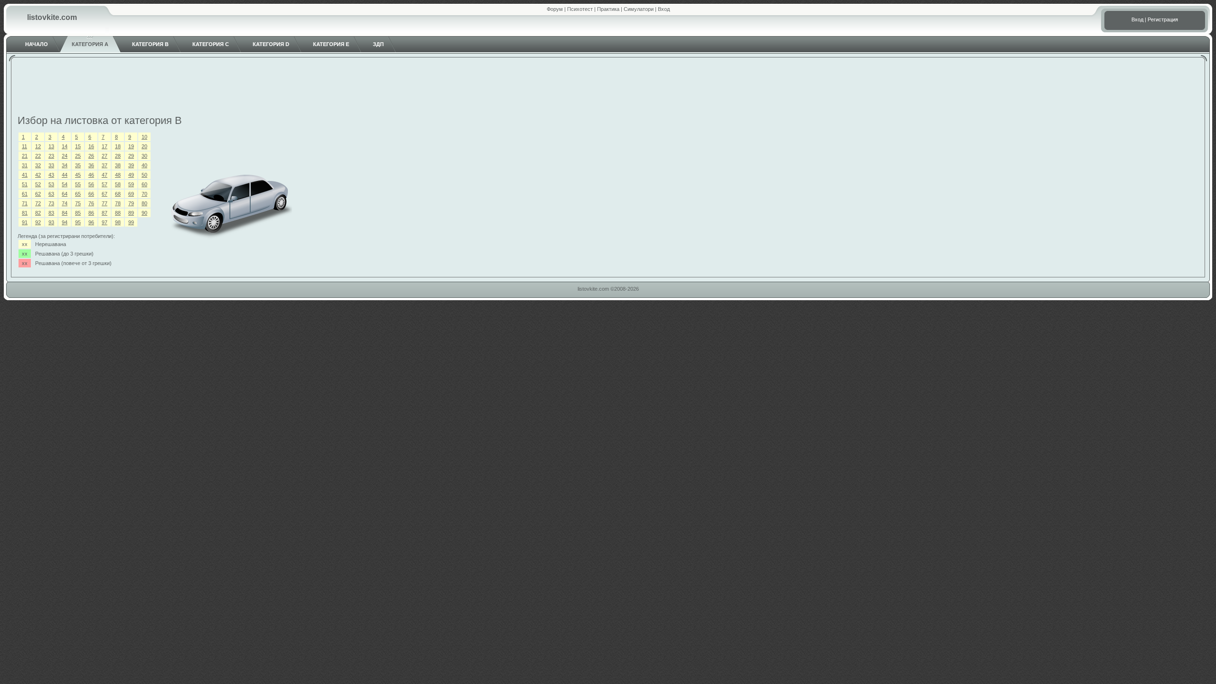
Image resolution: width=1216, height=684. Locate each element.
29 (131, 156)
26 (91, 156)
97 (104, 222)
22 (38, 156)
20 (144, 146)
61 (25, 194)
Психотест (580, 9)
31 (25, 165)
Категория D (271, 44)
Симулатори (639, 9)
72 (38, 203)
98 (118, 222)
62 (38, 194)
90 (144, 213)
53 (51, 184)
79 (131, 203)
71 (25, 203)
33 (51, 165)
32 (38, 165)
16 (91, 146)
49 (131, 175)
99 (131, 222)
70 (144, 194)
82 (38, 213)
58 (118, 184)
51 (25, 184)
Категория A (90, 44)
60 (144, 184)
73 (51, 203)
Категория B (150, 44)
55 (78, 184)
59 (131, 184)
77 (104, 203)
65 (78, 194)
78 (118, 203)
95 (78, 222)
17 (104, 146)
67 (104, 194)
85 (78, 213)
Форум (555, 9)
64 (64, 194)
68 (118, 194)
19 (131, 146)
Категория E (331, 44)
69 (131, 194)
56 (91, 184)
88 (118, 213)
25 (78, 156)
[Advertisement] (608, 87)
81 (25, 213)
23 (51, 156)
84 (64, 213)
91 (25, 222)
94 (64, 222)
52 (38, 184)
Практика (608, 9)
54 (64, 184)
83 (51, 213)
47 (104, 175)
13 (51, 146)
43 (51, 175)
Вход (664, 9)
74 (64, 203)
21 (25, 156)
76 (91, 203)
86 (91, 213)
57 (104, 184)
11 (24, 146)
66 (91, 194)
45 (78, 175)
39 (131, 165)
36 (91, 165)
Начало (36, 44)
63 (51, 194)
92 (38, 222)
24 (64, 156)
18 (118, 146)
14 (64, 146)
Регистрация (1163, 19)
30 (144, 156)
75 (78, 203)
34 (64, 165)
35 (78, 165)
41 (25, 175)
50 (144, 175)
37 (104, 165)
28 (118, 156)
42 (38, 175)
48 (118, 175)
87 (104, 213)
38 (118, 165)
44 (64, 175)
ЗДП (378, 44)
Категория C (210, 44)
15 (78, 146)
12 (38, 146)
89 (131, 213)
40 (144, 165)
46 (91, 175)
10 (144, 137)
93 (51, 222)
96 (91, 222)
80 (144, 203)
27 (104, 156)
